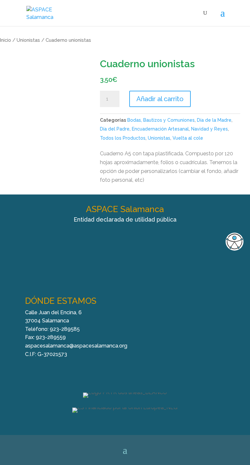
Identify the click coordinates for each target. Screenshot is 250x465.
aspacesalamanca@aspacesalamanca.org (76, 346)
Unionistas (28, 40)
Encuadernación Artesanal (160, 129)
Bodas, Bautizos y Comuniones (161, 120)
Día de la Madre (214, 120)
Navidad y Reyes (209, 129)
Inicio (5, 40)
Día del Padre (115, 129)
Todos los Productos (123, 138)
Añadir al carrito (160, 99)
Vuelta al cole (188, 138)
